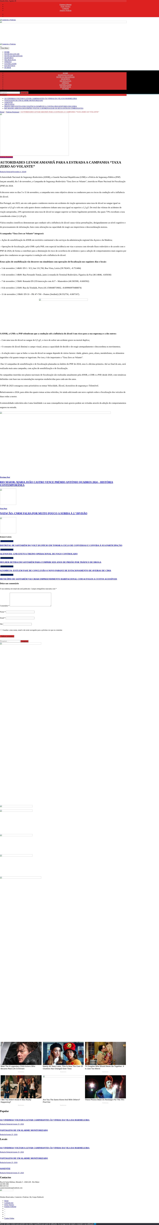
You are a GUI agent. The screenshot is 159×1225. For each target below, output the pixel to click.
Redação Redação (6, 172)
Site (1, 624)
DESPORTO (8, 58)
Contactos (65, 8)
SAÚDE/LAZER (10, 64)
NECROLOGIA (10, 60)
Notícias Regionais (12, 112)
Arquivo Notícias (65, 10)
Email (2, 618)
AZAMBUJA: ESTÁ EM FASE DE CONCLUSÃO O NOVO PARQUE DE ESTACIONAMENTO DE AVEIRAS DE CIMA (55, 570)
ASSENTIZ (8, 102)
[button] (0, 1222)
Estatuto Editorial (65, 5)
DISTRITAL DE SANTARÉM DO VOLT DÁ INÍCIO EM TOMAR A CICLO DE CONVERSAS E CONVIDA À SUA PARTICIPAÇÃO (61, 545)
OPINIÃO (8, 62)
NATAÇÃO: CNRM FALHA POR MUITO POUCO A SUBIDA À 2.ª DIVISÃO (43, 513)
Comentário (4, 606)
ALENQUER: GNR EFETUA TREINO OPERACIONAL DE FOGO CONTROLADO (39, 554)
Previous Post (5, 477)
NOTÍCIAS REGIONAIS (13, 56)
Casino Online (9, 1218)
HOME (7, 52)
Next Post (3, 509)
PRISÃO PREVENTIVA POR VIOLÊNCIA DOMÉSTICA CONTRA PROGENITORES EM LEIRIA (40, 106)
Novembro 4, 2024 (18, 172)
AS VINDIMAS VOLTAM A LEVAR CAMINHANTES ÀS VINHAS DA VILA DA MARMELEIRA (40, 98)
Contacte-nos (8, 1203)
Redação (3, 1134)
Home (2, 112)
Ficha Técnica (65, 6)
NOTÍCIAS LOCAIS (11, 54)
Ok (95, 1224)
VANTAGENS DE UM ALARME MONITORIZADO (23, 100)
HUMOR (7, 68)
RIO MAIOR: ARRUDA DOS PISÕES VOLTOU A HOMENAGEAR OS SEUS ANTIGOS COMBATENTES (43, 108)
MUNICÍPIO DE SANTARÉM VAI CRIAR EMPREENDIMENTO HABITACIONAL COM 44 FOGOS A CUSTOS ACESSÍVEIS (58, 579)
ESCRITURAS (9, 66)
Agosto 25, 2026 (18, 1124)
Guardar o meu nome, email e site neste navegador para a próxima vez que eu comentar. (32, 630)
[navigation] (79, 60)
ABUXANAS (9, 104)
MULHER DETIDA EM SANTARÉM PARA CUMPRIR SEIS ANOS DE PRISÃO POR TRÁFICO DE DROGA (50, 562)
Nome (3, 612)
